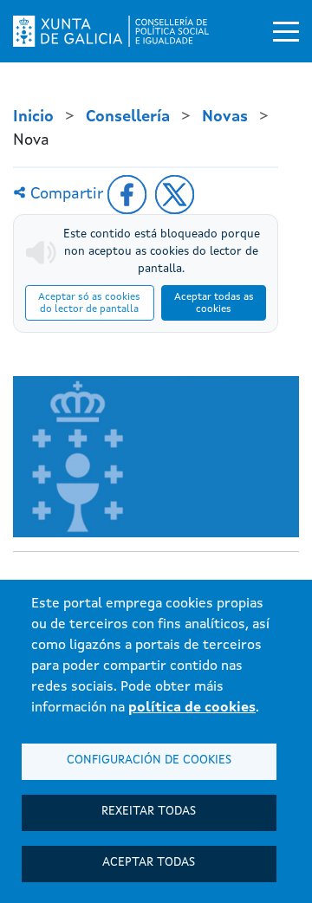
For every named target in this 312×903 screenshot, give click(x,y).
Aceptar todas (148, 862)
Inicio (33, 117)
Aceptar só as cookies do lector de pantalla (89, 303)
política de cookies (192, 708)
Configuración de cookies (149, 760)
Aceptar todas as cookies (214, 303)
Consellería (128, 117)
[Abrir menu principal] (286, 31)
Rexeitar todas (148, 811)
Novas (225, 117)
